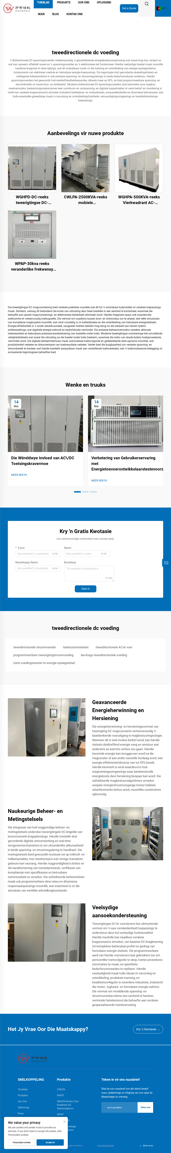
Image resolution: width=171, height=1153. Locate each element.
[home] (33, 1058)
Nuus (41, 14)
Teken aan (145, 1107)
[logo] (16, 8)
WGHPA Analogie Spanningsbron (66, 1128)
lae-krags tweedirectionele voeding (104, 655)
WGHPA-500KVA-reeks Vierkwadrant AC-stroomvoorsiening (139, 200)
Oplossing (23, 1107)
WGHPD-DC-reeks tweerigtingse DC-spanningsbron (32, 200)
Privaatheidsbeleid (105, 1145)
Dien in (85, 588)
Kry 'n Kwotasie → (148, 1029)
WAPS (60, 1095)
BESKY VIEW (32, 168)
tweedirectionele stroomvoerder (34, 647)
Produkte (23, 1095)
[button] (77, 492)
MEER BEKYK (19, 474)
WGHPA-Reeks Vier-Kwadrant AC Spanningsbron (68, 1105)
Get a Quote (129, 8)
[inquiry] (166, 563)
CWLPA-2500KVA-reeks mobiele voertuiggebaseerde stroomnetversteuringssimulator (85, 200)
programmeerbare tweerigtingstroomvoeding (43, 655)
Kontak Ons (74, 14)
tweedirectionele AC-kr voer (114, 647)
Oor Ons (22, 1101)
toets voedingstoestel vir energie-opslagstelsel (44, 663)
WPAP (60, 1114)
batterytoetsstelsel (75, 647)
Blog (55, 14)
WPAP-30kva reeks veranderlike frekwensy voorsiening (32, 266)
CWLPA (61, 1089)
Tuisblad (22, 1089)
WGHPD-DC (63, 1120)
